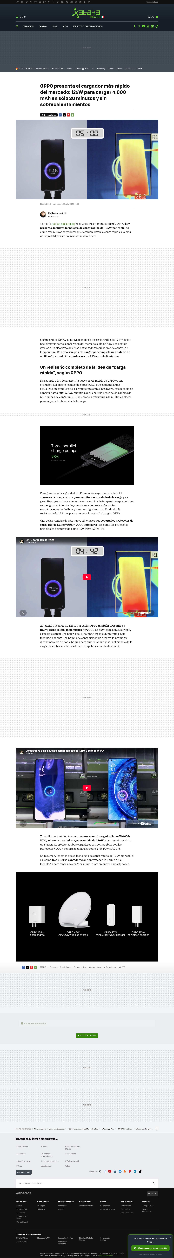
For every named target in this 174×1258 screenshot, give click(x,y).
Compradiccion (127, 1213)
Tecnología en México (50, 1161)
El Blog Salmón (147, 1205)
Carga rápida (95, 967)
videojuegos (46, 1166)
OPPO (122, 967)
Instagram (147, 26)
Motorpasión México (105, 1239)
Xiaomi (111, 68)
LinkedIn (135, 1171)
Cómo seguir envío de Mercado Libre (83, 1129)
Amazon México (42, 68)
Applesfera (20, 1213)
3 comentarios (50, 115)
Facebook (134, 26)
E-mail (72, 115)
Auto (65, 26)
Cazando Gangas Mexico (72, 1147)
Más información (106, 1255)
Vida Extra (41, 1209)
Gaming (43, 26)
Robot (139, 68)
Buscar (153, 1183)
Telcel (67, 1166)
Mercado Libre (58, 68)
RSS (125, 1171)
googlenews (152, 26)
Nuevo (151, 16)
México (19, 1166)
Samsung (101, 68)
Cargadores (111, 967)
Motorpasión (105, 1205)
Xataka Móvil (21, 1209)
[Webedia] (23, 1193)
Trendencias (126, 1205)
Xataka (19, 1205)
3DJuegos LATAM (44, 1238)
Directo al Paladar (86, 1205)
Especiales (21, 1153)
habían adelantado (63, 223)
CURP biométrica (125, 1129)
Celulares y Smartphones (60, 967)
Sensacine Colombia (62, 1242)
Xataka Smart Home (21, 1217)
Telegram (120, 1171)
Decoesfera (125, 1209)
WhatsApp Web (82, 68)
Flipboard (68, 115)
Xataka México (87, 13)
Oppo (120, 68)
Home (54, 26)
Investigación (22, 1146)
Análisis (44, 1146)
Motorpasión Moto (107, 1209)
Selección (28, 26)
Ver (88, 1035)
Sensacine (62, 1205)
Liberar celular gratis (144, 1129)
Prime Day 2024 (23, 1161)
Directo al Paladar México (86, 1239)
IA (93, 68)
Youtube (143, 26)
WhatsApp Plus (108, 1129)
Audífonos (129, 68)
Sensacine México (65, 1238)
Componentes (80, 967)
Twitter (138, 26)
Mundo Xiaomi (22, 1222)
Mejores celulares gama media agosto (49, 1129)
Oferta (69, 68)
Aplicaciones (70, 1153)
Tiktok (156, 26)
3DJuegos (41, 1205)
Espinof (61, 1209)
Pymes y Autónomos (146, 1210)
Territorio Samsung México (88, 26)
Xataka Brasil (21, 1241)
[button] (57, 213)
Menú (23, 16)
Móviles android (72, 1161)
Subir (150, 1193)
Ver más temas (23, 1172)
